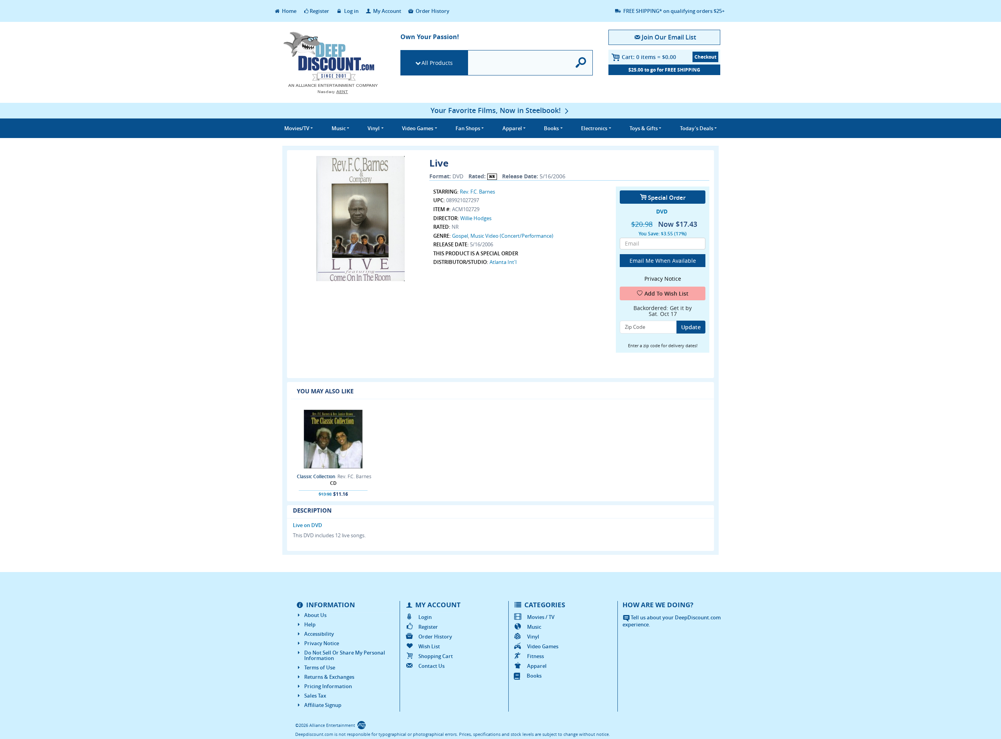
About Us (315, 615)
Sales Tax (315, 695)
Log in (351, 10)
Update (691, 327)
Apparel (537, 665)
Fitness (535, 656)
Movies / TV (540, 617)
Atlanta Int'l (503, 261)
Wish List (429, 646)
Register (319, 10)
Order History (431, 10)
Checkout (705, 57)
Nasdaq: (333, 91)
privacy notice (662, 278)
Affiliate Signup (322, 705)
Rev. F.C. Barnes (477, 191)
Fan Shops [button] (468, 128)
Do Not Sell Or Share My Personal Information (344, 655)
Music (534, 626)
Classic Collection (316, 476)
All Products (437, 62)
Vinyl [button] (374, 128)
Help (310, 624)
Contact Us (431, 665)
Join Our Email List (669, 37)
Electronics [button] (594, 128)
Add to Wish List (666, 293)
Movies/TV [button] (296, 128)
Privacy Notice (321, 643)
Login (425, 617)
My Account (386, 10)
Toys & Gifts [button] (644, 128)
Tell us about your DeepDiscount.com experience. (671, 621)
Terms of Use (319, 667)
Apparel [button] (512, 128)
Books (534, 675)
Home (288, 10)
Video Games (542, 646)
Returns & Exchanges (329, 677)
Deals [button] (696, 128)
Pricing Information (328, 686)
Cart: (649, 57)
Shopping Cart (435, 656)
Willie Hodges (476, 218)
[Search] (581, 62)
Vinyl (533, 636)
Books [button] (551, 128)
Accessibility (319, 634)
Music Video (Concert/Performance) (511, 235)
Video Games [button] (417, 128)
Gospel (460, 235)
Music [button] (339, 128)
